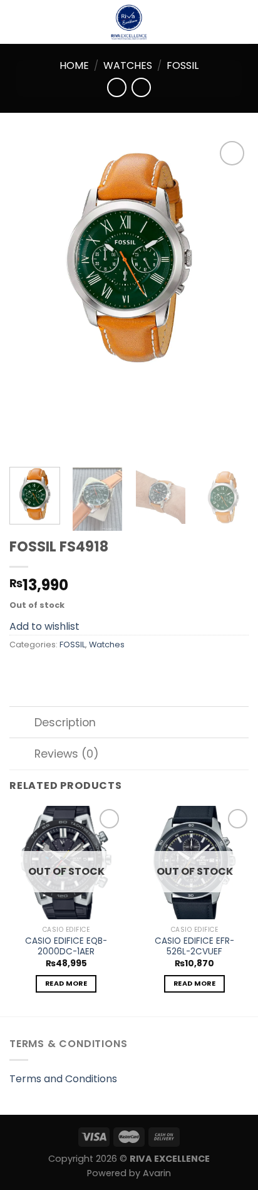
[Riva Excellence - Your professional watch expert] (129, 22)
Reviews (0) (66, 753)
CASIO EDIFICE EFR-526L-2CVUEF (194, 947)
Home (74, 65)
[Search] (244, 22)
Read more (66, 983)
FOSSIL (183, 65)
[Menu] (16, 21)
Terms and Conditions (63, 1079)
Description (65, 722)
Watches (127, 65)
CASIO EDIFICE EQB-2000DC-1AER (66, 947)
